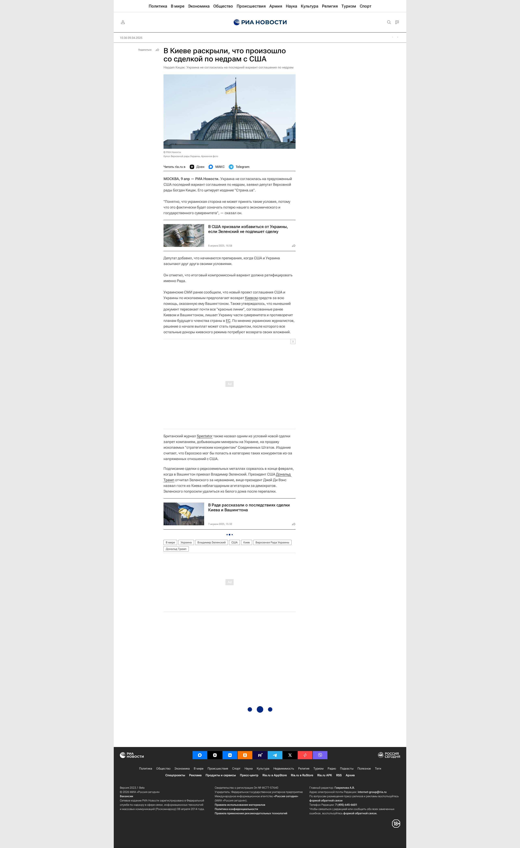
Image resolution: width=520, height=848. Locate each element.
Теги (378, 768)
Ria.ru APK (324, 775)
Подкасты (346, 768)
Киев (246, 542)
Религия (303, 768)
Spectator (204, 436)
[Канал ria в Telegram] (275, 755)
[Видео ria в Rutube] (260, 755)
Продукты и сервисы (221, 775)
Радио (332, 768)
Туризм (318, 768)
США (234, 542)
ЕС (228, 320)
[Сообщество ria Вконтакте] (230, 755)
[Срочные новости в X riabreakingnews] (305, 755)
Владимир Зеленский (211, 542)
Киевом (251, 298)
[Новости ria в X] (290, 755)
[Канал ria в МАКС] (200, 755)
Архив (350, 775)
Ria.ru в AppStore (274, 775)
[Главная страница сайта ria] (260, 22)
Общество (163, 768)
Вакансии (126, 796)
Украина (186, 542)
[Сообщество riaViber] (320, 755)
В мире (170, 542)
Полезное (364, 768)
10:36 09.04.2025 (131, 37)
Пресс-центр (249, 775)
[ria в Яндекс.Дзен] (215, 755)
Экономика (182, 768)
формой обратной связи (325, 800)
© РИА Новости (172, 152)
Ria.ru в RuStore (302, 775)
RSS (339, 775)
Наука (249, 768)
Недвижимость (283, 768)
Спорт (236, 768)
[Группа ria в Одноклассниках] (245, 755)
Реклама (195, 775)
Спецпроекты (175, 775)
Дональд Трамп (176, 548)
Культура (263, 768)
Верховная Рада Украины (272, 542)
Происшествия (218, 768)
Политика (145, 768)
